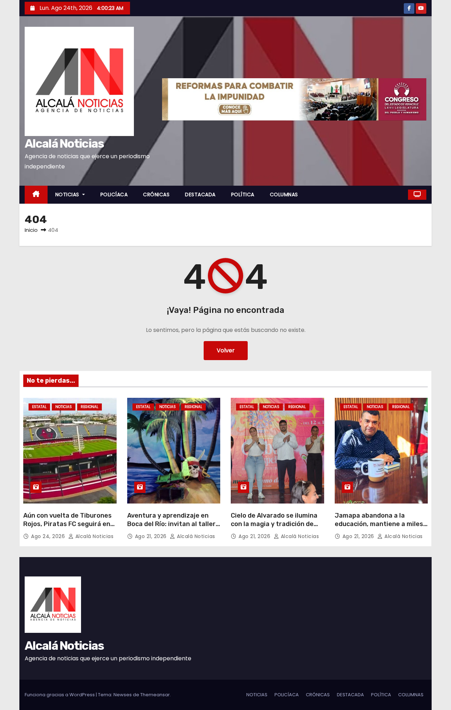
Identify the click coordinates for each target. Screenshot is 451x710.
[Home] (36, 195)
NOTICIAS (68, 194)
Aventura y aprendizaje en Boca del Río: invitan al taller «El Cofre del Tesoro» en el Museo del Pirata (171, 528)
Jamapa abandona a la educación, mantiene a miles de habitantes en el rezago (379, 524)
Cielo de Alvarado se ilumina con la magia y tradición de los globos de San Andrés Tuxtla (274, 528)
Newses (122, 694)
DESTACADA (200, 194)
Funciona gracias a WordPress (60, 694)
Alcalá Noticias (64, 143)
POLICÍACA (114, 194)
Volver (226, 350)
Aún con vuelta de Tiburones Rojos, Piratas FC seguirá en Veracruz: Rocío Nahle (67, 524)
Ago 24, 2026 (49, 536)
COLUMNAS (284, 194)
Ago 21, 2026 (151, 536)
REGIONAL (89, 406)
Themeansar (155, 694)
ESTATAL (39, 406)
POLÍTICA (242, 194)
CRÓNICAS (156, 194)
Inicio (31, 230)
